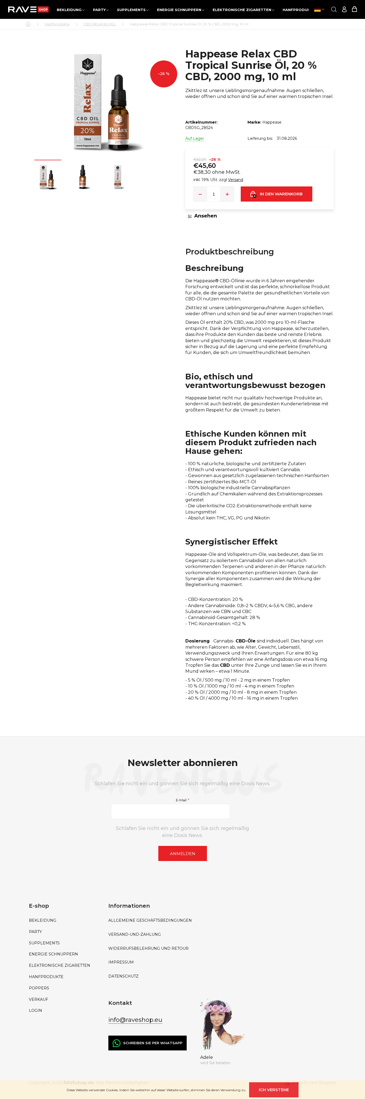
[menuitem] (71, 10)
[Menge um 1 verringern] (200, 194)
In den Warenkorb (281, 193)
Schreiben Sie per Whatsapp (152, 1043)
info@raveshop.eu (135, 1019)
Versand (235, 179)
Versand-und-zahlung (134, 934)
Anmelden (182, 853)
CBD (225, 665)
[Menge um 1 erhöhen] (227, 194)
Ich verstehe (274, 1089)
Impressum (121, 962)
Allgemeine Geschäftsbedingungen (150, 920)
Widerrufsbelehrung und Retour (148, 948)
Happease (272, 122)
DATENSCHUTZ (123, 976)
